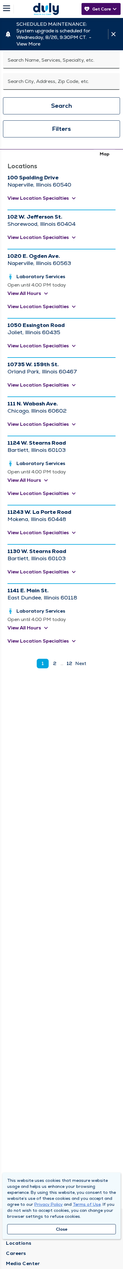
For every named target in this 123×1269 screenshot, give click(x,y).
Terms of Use (87, 1204)
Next (80, 663)
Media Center (23, 1263)
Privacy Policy (48, 1204)
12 (69, 663)
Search (61, 106)
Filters (61, 129)
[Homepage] (46, 9)
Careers (16, 1253)
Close (61, 1229)
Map (104, 154)
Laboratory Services (40, 276)
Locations (19, 1243)
